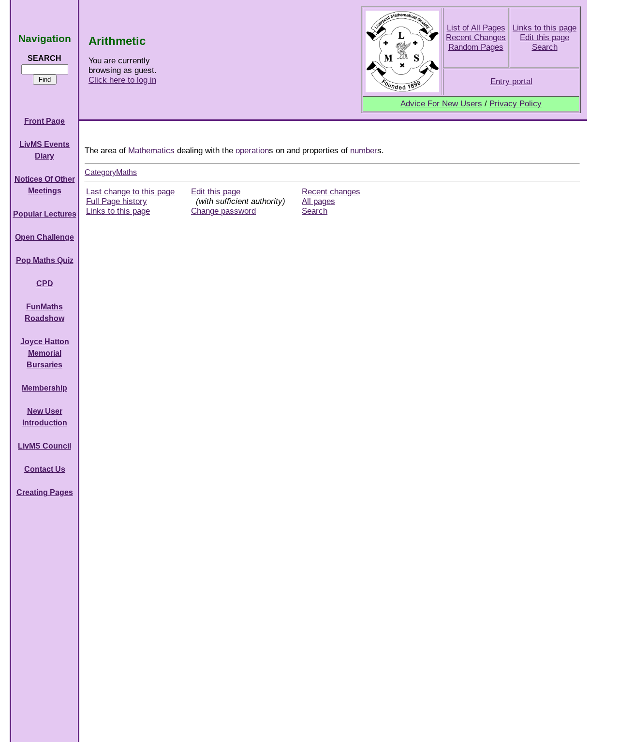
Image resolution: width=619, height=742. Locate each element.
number (363, 150)
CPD (44, 283)
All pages (318, 201)
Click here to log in (122, 80)
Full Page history (116, 201)
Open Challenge (44, 237)
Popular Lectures (44, 214)
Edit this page (544, 37)
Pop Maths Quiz (45, 260)
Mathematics (151, 150)
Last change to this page (130, 191)
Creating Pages (44, 492)
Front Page (44, 121)
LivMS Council (44, 446)
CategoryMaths (111, 172)
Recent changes (331, 191)
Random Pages (475, 47)
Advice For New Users (441, 103)
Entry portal (511, 81)
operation (252, 150)
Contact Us (44, 469)
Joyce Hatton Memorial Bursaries (44, 353)
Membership (44, 388)
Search (545, 47)
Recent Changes (476, 37)
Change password (223, 211)
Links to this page (544, 27)
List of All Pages (476, 27)
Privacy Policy (515, 103)
